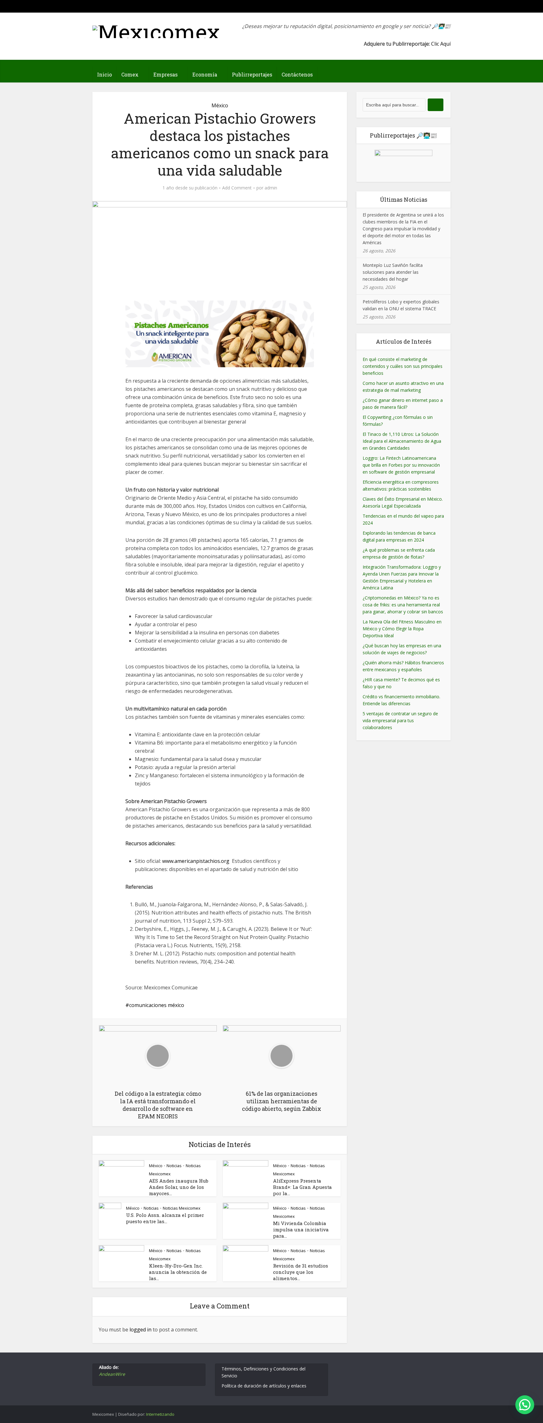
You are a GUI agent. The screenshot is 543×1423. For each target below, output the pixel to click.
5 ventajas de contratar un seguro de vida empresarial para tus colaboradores (400, 720)
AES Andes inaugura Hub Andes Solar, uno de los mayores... (178, 1187)
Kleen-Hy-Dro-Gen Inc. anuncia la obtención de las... (178, 1272)
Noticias (174, 1165)
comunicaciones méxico (156, 1005)
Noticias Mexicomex (181, 1208)
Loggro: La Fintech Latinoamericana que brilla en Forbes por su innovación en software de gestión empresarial (401, 465)
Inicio (104, 74)
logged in (140, 1329)
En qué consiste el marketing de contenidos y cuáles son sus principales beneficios (402, 366)
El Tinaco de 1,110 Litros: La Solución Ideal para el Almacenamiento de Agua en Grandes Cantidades (402, 441)
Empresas (165, 74)
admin (271, 188)
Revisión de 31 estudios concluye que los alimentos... (300, 1272)
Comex (130, 74)
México (219, 105)
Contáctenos (297, 74)
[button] (524, 1404)
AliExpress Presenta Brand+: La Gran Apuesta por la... (302, 1187)
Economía (204, 74)
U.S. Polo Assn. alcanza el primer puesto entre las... (165, 1218)
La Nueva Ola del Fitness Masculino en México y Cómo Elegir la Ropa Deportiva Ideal (402, 628)
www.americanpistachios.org (195, 861)
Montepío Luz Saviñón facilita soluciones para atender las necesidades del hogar (393, 272)
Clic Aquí (441, 43)
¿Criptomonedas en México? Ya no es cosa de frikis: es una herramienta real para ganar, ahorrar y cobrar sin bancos (403, 605)
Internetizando (160, 1414)
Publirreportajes (252, 74)
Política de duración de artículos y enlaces (264, 1386)
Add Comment (237, 188)
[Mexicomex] (156, 30)
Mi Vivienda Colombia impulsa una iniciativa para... (301, 1229)
